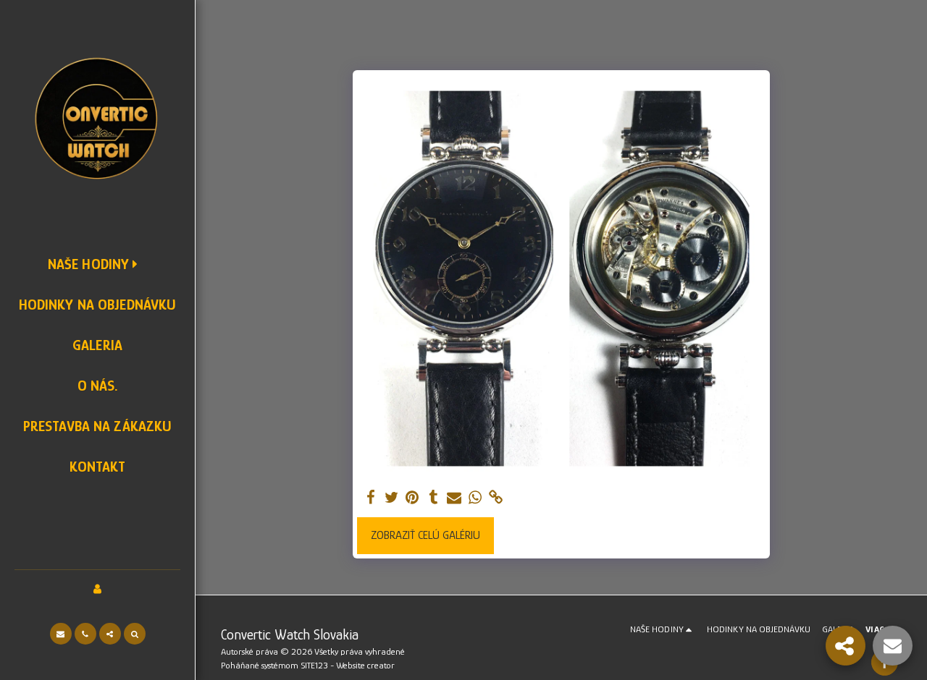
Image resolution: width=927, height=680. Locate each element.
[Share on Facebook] (370, 498)
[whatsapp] (475, 498)
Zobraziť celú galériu (425, 535)
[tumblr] (433, 498)
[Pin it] (412, 498)
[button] (61, 634)
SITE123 (314, 665)
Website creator (365, 665)
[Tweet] (391, 498)
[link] (496, 498)
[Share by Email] (454, 498)
